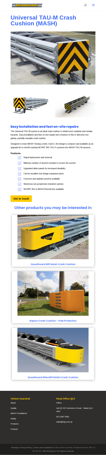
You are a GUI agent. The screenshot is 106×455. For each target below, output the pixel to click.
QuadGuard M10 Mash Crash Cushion (53, 264)
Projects (14, 429)
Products (14, 424)
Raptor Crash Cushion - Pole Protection (53, 320)
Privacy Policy (26, 448)
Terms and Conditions (42, 448)
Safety (13, 418)
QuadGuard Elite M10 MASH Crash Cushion (53, 377)
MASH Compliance (19, 413)
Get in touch (21, 198)
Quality (14, 408)
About (13, 403)
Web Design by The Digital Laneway (58, 451)
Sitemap (14, 448)
